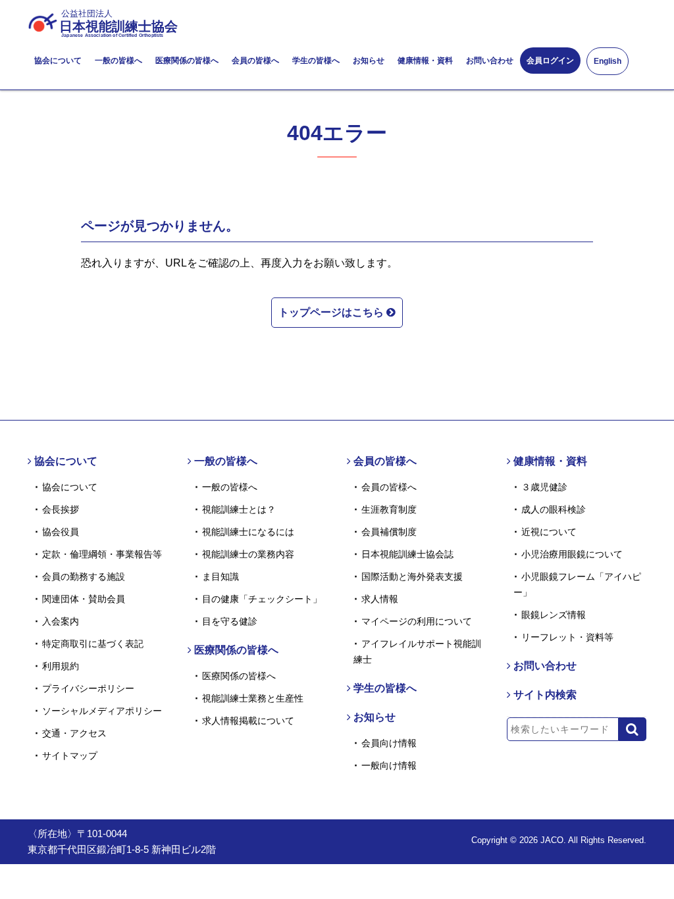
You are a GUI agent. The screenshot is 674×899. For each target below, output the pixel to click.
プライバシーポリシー (88, 688)
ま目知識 (220, 576)
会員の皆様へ (255, 60)
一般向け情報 (389, 765)
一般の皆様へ (118, 60)
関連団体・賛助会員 (83, 599)
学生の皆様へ (316, 60)
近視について (549, 532)
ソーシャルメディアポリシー (102, 711)
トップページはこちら (332, 312)
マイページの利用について (416, 621)
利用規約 (60, 666)
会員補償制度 (389, 532)
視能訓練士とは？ (239, 509)
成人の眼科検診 (553, 509)
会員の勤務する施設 (83, 576)
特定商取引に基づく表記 (92, 643)
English (607, 61)
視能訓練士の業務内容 (248, 554)
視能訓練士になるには (248, 532)
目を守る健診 (229, 621)
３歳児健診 (544, 487)
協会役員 (60, 532)
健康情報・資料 (425, 60)
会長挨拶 (60, 509)
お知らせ (368, 60)
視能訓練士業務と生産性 (252, 698)
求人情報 (379, 599)
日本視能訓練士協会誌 (407, 554)
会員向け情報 (389, 743)
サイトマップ (69, 755)
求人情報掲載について (248, 720)
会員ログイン (550, 60)
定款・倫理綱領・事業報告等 (102, 554)
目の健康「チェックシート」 (262, 599)
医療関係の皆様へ (187, 60)
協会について (58, 60)
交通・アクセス (74, 733)
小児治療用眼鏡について (572, 554)
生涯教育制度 (389, 509)
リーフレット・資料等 (567, 637)
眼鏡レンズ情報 (553, 614)
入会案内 (60, 621)
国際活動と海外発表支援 (412, 576)
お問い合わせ (489, 60)
